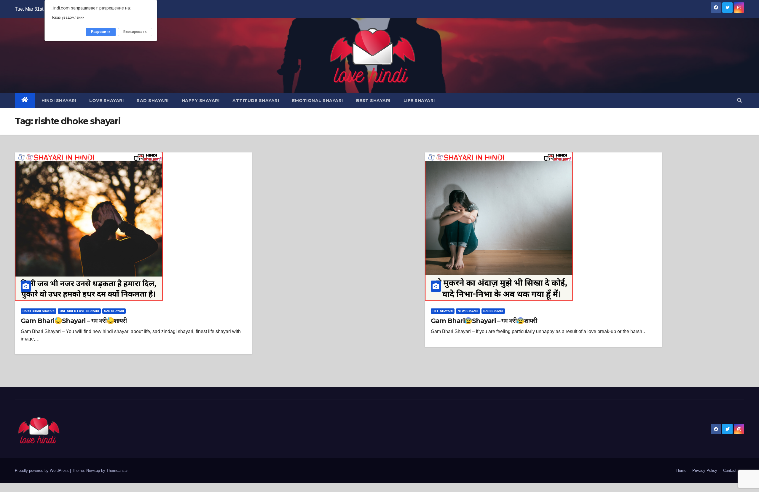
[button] (739, 100)
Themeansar (116, 470)
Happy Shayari (201, 100)
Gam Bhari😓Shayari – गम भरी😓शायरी (74, 321)
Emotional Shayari (317, 100)
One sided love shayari (79, 311)
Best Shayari (373, 100)
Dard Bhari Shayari (39, 311)
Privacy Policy (704, 470)
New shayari (468, 311)
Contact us (732, 470)
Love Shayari (106, 100)
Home (681, 470)
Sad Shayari (153, 100)
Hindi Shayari (59, 100)
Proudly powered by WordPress (42, 470)
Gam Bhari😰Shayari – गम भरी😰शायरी (484, 321)
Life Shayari (419, 100)
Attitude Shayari (255, 100)
